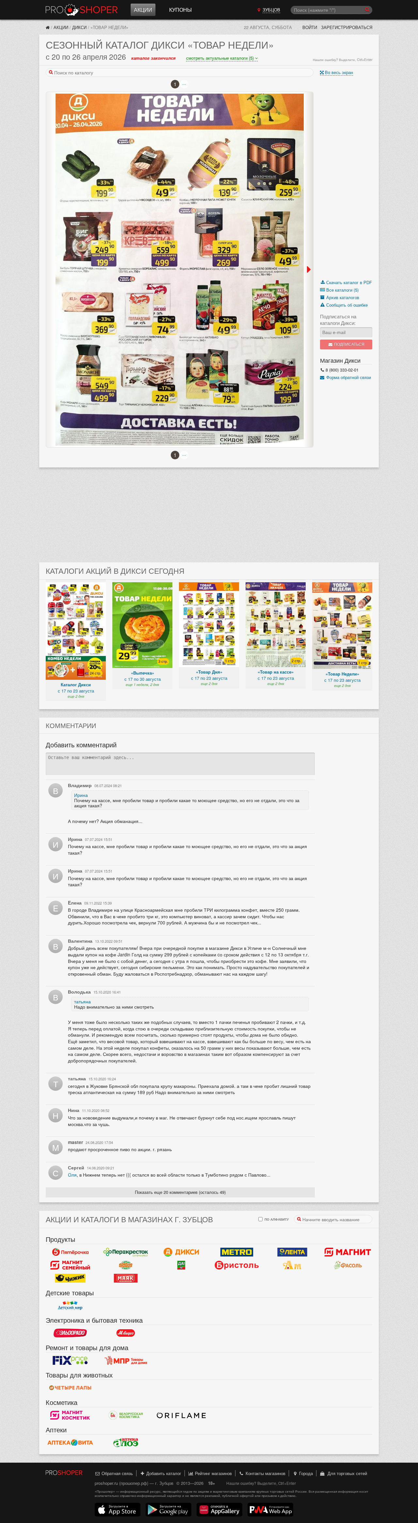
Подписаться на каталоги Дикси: (338, 319)
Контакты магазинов (264, 1473)
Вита (70, 1442)
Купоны (180, 9)
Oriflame (181, 1415)
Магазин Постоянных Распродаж (125, 1360)
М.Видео (125, 1333)
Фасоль (348, 1265)
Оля (72, 1174)
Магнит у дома (348, 1252)
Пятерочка (70, 1252)
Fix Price (70, 1360)
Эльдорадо (70, 1333)
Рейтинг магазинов (213, 1473)
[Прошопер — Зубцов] (48, 27)
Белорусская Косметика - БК (125, 1415)
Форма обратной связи (348, 377)
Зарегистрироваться (346, 27)
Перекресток (125, 1252)
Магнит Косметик (70, 1415)
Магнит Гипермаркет (70, 1265)
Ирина (81, 795)
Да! (181, 1265)
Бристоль (237, 1265)
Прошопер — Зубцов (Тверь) (82, 10)
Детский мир (70, 1305)
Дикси (79, 27)
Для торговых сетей (346, 1473)
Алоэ (125, 1442)
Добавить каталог (163, 1473)
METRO (237, 1252)
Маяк (125, 1278)
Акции (143, 9)
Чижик (70, 1278)
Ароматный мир (292, 1265)
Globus (125, 1265)
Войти (309, 27)
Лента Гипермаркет (292, 1252)
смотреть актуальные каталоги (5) (220, 58)
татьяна (82, 1001)
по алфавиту (276, 1219)
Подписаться (348, 344)
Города (305, 1473)
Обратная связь (116, 1473)
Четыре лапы (70, 1387)
